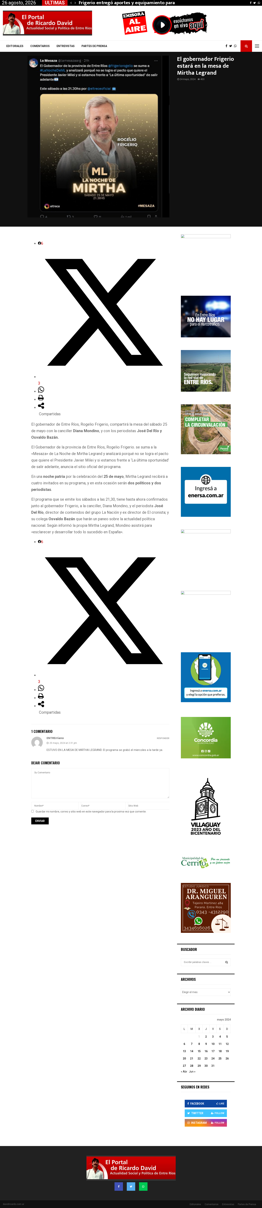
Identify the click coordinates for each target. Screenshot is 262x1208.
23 (206, 1058)
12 (227, 1043)
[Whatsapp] (236, 46)
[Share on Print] (41, 399)
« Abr (184, 1071)
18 (220, 1051)
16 (206, 1051)
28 (191, 1065)
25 (220, 1058)
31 (212, 1065)
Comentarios (40, 46)
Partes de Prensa (94, 46)
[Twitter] (231, 46)
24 (212, 1058)
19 (227, 1051)
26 (227, 1058)
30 (206, 1065)
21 (191, 1058)
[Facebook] (227, 46)
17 (212, 1051)
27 (184, 1065)
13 (184, 1051)
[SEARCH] (226, 962)
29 (199, 1065)
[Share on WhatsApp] (41, 391)
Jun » (192, 1071)
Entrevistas (66, 46)
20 (184, 1058)
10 (212, 1043)
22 (199, 1058)
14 (191, 1051)
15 (199, 1051)
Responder (163, 738)
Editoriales (14, 46)
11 (220, 1043)
